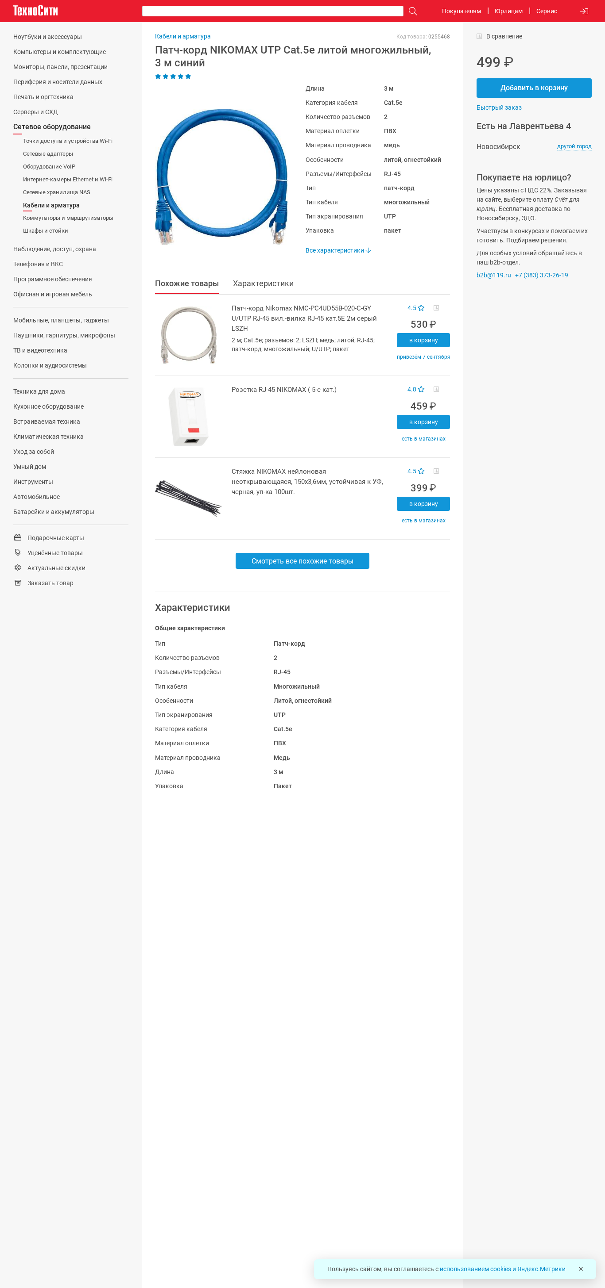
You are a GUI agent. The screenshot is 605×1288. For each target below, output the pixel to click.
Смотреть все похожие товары (302, 561)
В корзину (423, 340)
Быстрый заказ (499, 107)
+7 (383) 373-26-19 (541, 275)
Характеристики (263, 283)
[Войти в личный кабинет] (584, 11)
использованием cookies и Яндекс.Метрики (503, 1269)
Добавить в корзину (534, 88)
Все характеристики (335, 250)
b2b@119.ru (494, 275)
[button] (217, 176)
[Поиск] (410, 11)
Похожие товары (187, 283)
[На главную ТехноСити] (35, 10)
